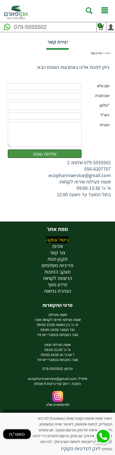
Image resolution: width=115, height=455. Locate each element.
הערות (104, 124)
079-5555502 (30, 27)
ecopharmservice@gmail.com (80, 175)
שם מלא (103, 85)
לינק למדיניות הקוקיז (81, 448)
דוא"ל (104, 115)
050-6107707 (97, 169)
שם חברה (102, 95)
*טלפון (104, 105)
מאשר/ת (17, 434)
